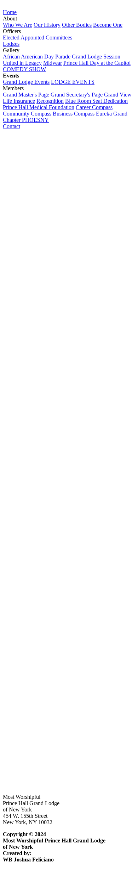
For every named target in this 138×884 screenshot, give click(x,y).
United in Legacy (22, 63)
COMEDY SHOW (24, 69)
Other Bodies (77, 25)
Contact (11, 126)
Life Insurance (19, 101)
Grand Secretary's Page (77, 95)
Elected (11, 38)
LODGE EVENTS (72, 82)
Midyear (52, 63)
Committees (59, 38)
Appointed (32, 38)
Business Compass (73, 114)
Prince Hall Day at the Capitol (97, 63)
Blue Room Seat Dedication (96, 101)
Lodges (11, 44)
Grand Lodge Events (26, 82)
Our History (47, 25)
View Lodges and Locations (34, 490)
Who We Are (17, 25)
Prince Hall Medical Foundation (38, 107)
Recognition (50, 101)
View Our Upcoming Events (35, 772)
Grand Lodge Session (96, 57)
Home (10, 12)
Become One (107, 25)
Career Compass (94, 107)
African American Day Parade (36, 57)
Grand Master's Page (26, 95)
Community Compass (27, 114)
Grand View (118, 95)
